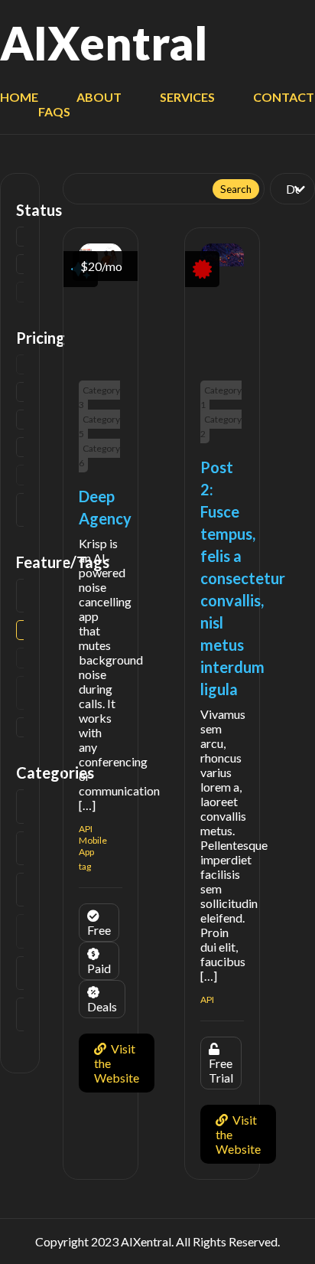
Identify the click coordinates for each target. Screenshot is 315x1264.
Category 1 (221, 397)
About (99, 97)
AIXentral (103, 42)
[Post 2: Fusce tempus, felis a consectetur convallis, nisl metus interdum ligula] (222, 261)
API (86, 829)
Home (19, 97)
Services (187, 97)
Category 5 (99, 426)
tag (85, 866)
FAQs (54, 111)
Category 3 (99, 397)
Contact (283, 97)
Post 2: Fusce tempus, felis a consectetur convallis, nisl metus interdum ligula (242, 578)
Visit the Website (116, 1063)
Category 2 (221, 426)
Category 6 (99, 456)
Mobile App (93, 846)
